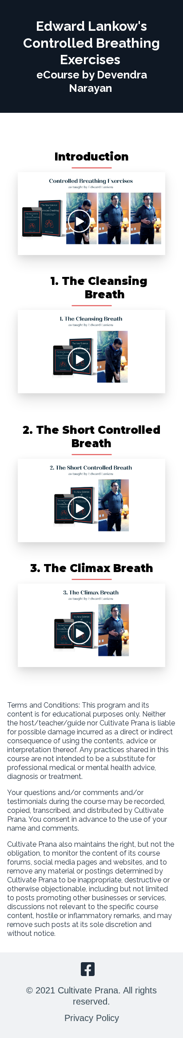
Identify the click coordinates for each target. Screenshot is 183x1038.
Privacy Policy (91, 1018)
